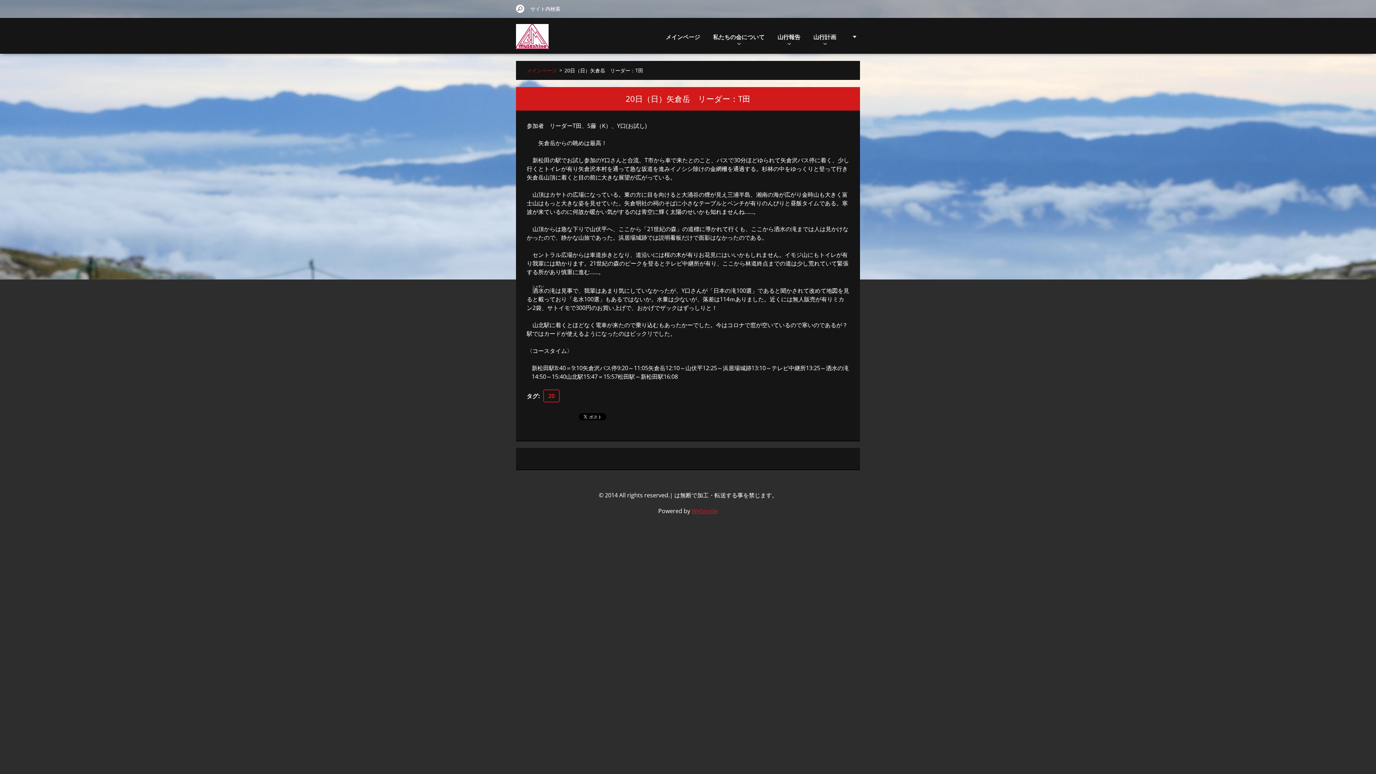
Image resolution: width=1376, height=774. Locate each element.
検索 (520, 8)
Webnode (705, 511)
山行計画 (824, 37)
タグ (532, 396)
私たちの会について (739, 37)
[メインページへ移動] (532, 40)
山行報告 (789, 37)
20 (551, 396)
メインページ (683, 37)
